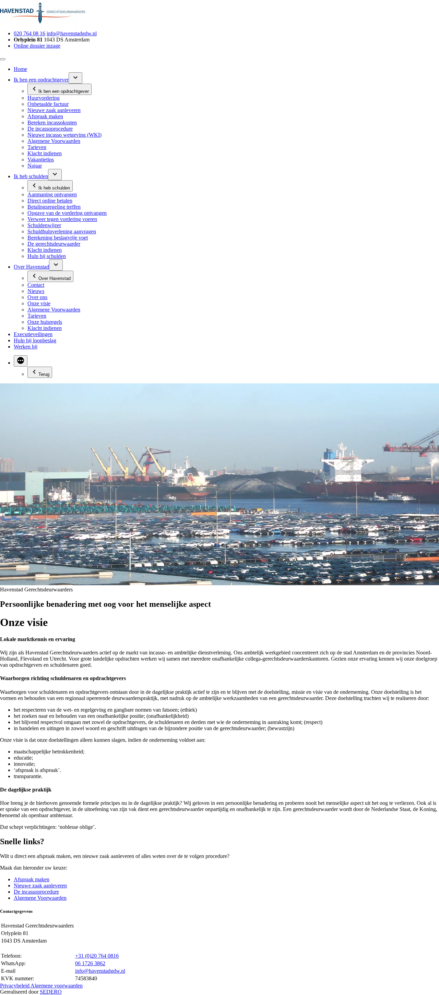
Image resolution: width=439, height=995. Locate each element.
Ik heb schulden (31, 176)
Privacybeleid (15, 985)
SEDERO (51, 992)
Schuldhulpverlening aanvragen (61, 231)
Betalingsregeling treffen (54, 207)
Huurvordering (43, 98)
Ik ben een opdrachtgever (41, 80)
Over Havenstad (31, 267)
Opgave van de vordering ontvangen (67, 213)
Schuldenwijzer (44, 225)
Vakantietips (40, 159)
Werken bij (25, 346)
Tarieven (36, 147)
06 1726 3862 (90, 963)
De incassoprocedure (50, 129)
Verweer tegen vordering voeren (62, 219)
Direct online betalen (49, 201)
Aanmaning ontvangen (52, 194)
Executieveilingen (33, 334)
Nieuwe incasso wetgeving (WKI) (64, 135)
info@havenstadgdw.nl (72, 33)
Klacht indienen (44, 153)
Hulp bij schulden (46, 256)
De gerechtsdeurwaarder (53, 244)
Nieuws (35, 291)
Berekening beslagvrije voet (57, 238)
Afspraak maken (45, 116)
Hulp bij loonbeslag (35, 340)
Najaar (34, 166)
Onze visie (38, 303)
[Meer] (20, 361)
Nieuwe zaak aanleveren (54, 110)
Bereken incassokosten (52, 122)
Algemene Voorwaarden (53, 141)
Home (20, 69)
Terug (43, 374)
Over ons (37, 297)
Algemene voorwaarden (57, 985)
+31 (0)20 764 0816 (97, 956)
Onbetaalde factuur (48, 104)
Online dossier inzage (37, 46)
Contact (35, 285)
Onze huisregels (44, 322)
